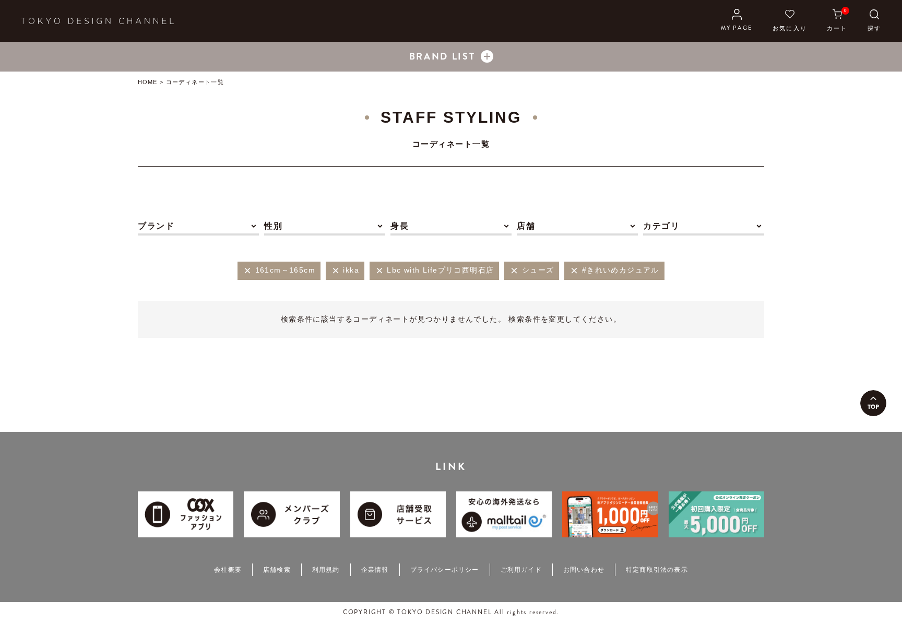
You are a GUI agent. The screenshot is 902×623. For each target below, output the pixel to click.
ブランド (156, 225)
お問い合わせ (583, 569)
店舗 (526, 225)
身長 (399, 225)
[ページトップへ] (873, 403)
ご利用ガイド (521, 569)
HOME (147, 82)
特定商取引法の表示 (657, 569)
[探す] (874, 20)
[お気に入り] (790, 20)
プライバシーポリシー (444, 569)
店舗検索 (277, 569)
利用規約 (326, 569)
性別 (273, 225)
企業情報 (375, 569)
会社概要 (228, 569)
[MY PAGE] (737, 20)
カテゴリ (661, 225)
